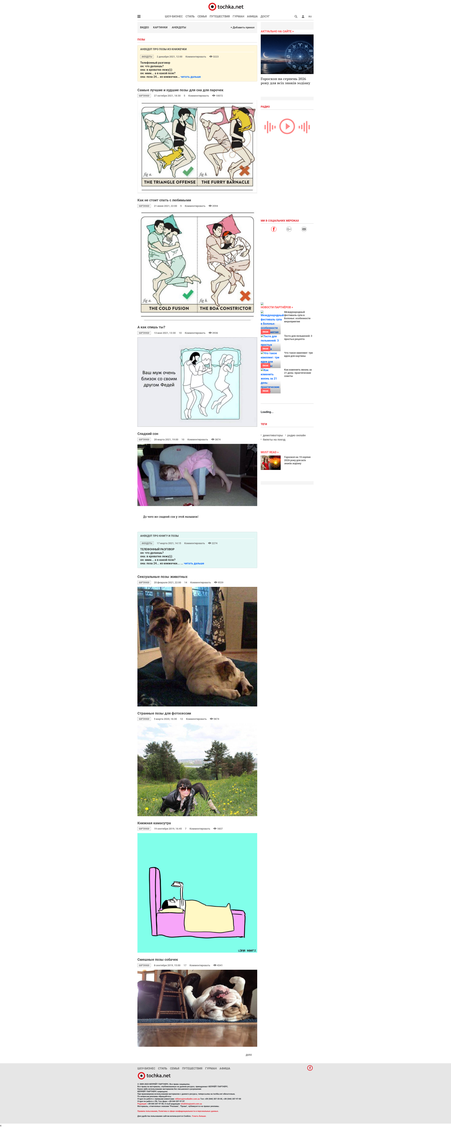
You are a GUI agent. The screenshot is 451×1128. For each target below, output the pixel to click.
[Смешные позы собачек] (197, 1008)
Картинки (160, 27)
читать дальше (191, 76)
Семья (202, 16)
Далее (249, 1054)
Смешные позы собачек (157, 959)
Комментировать (196, 56)
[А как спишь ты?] (197, 382)
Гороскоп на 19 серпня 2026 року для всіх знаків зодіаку (297, 460)
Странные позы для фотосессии (164, 713)
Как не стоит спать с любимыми (164, 200)
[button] (303, 16)
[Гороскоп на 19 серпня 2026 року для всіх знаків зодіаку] (271, 462)
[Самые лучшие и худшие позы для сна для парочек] (197, 146)
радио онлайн (296, 435)
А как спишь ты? (151, 327)
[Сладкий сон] (197, 486)
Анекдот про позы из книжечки (163, 49)
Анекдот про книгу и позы (159, 535)
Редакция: (142, 1104)
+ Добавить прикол (243, 27)
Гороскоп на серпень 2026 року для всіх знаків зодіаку (285, 80)
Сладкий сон (147, 434)
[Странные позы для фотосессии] (197, 769)
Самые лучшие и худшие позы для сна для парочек (180, 90)
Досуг (265, 16)
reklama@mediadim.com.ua (187, 1099)
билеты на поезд (274, 439)
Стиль (190, 16)
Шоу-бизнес (174, 16)
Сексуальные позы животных (162, 577)
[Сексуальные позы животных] (197, 646)
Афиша (252, 16)
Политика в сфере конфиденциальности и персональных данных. (188, 1111)
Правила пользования (147, 1111)
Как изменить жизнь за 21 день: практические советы (298, 372)
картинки (144, 95)
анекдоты (147, 56)
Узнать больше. (199, 1116)
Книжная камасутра (154, 823)
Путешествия (220, 16)
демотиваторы (273, 435)
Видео (144, 27)
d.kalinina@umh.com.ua (191, 1104)
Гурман (238, 16)
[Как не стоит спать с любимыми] (197, 265)
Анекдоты (179, 27)
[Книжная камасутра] (197, 893)
